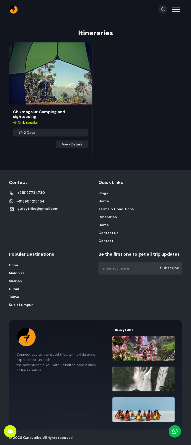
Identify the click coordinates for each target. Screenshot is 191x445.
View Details (72, 144)
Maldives (17, 273)
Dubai (14, 289)
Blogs (103, 193)
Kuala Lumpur (21, 305)
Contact (105, 241)
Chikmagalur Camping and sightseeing (39, 114)
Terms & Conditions (116, 209)
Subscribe (169, 268)
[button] (176, 6)
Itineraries (107, 217)
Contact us (108, 233)
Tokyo (14, 297)
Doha (13, 265)
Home (103, 201)
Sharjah (15, 281)
